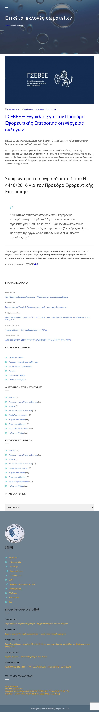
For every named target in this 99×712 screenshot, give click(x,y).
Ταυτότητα (14, 566)
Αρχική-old (13, 558)
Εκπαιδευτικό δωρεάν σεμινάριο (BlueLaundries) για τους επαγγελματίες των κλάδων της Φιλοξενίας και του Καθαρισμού (47, 318)
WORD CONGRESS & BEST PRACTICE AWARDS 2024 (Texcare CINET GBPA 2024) (38, 340)
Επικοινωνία (14, 597)
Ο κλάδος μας (15, 575)
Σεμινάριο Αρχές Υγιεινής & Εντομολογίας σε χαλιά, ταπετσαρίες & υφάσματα (35, 307)
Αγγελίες (12, 371)
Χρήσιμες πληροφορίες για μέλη (22, 584)
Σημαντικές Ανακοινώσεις (19, 428)
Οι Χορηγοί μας (15, 589)
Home (7, 25)
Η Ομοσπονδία (15, 562)
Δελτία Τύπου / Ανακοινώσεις (34, 109)
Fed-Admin (52, 109)
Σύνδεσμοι (13, 593)
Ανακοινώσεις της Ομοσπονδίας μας (23, 362)
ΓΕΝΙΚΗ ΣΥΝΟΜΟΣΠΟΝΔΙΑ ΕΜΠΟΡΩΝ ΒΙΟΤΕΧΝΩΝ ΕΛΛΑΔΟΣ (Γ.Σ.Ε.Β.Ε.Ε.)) (37, 691)
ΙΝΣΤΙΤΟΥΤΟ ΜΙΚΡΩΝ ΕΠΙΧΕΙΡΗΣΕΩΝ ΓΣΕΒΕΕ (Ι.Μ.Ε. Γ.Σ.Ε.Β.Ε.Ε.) (32, 694)
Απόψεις (12, 406)
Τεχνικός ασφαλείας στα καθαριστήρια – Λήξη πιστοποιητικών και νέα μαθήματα (36, 297)
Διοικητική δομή (16, 571)
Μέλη (11, 580)
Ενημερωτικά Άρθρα (17, 375)
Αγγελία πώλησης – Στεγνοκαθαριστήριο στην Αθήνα (26, 330)
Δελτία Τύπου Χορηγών (18, 415)
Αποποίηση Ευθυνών (13, 689)
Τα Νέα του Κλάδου (16, 357)
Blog (10, 602)
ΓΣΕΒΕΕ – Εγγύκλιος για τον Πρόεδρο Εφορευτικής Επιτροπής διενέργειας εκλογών (44, 123)
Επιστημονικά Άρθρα (17, 380)
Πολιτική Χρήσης (12, 686)
